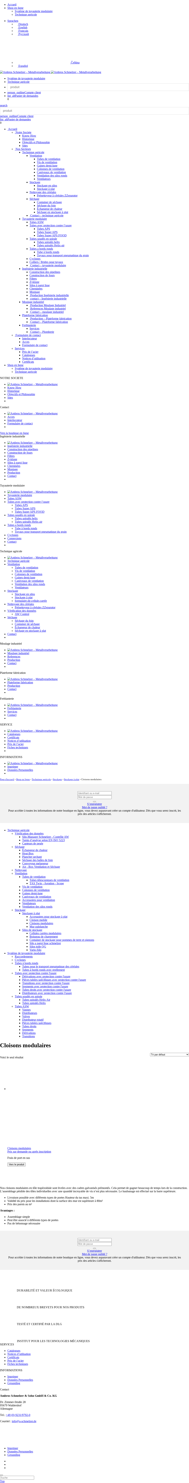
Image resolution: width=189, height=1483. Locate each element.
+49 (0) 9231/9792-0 (18, 1415)
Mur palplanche (39, 926)
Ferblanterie (29, 325)
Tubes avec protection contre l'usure (35, 973)
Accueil (11, 4)
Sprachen (12, 20)
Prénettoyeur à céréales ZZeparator (57, 195)
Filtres (33, 278)
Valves (26, 1016)
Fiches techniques (17, 747)
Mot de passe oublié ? (94, 807)
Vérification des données (21, 610)
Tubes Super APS (47, 232)
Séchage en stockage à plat (52, 212)
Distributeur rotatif (33, 1019)
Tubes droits (29, 1026)
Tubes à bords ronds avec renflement (43, 969)
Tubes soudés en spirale (43, 238)
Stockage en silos (47, 185)
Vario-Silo (35, 949)
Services (34, 328)
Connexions (14, 538)
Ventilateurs (44, 178)
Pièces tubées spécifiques (36, 1023)
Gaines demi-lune (47, 165)
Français (23, 30)
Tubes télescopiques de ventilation (49, 880)
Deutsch (23, 24)
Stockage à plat (46, 188)
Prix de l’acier (30, 351)
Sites (25, 145)
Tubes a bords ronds (41, 248)
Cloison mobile (38, 919)
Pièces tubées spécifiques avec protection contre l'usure (54, 979)
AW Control (22, 614)
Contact (11, 475)
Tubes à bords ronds (26, 963)
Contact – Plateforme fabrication (49, 321)
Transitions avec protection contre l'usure (46, 983)
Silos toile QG (38, 946)
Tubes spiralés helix (48, 242)
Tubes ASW (37, 222)
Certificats (28, 361)
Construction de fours (42, 275)
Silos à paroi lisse (40, 285)
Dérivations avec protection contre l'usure (46, 976)
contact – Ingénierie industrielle (48, 298)
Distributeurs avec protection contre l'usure (47, 993)
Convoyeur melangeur (35, 863)
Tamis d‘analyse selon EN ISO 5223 (43, 840)
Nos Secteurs (23, 149)
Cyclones (35, 258)
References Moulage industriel (48, 308)
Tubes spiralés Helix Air (36, 999)
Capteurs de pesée (32, 843)
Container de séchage (49, 202)
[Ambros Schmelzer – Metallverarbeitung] (25, 72)
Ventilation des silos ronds (52, 175)
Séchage (34, 198)
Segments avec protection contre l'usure (45, 986)
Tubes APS (43, 228)
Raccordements (24, 956)
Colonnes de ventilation (50, 168)
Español (23, 65)
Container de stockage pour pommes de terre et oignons (62, 939)
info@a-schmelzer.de (24, 1421)
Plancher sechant (32, 856)
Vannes (26, 1009)
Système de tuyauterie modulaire (34, 11)
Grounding (13, 1383)
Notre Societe (23, 132)
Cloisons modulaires (41, 923)
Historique (28, 139)
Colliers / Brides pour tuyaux (46, 262)
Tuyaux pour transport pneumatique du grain (63, 255)
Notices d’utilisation (33, 358)
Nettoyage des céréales (43, 192)
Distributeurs (29, 1013)
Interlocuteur (29, 338)
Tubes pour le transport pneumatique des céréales (50, 966)
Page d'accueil (7, 779)
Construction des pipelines (45, 272)
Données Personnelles (20, 770)
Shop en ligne (15, 7)
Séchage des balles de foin (37, 860)
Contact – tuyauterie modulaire (48, 265)
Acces (25, 341)
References (13, 656)
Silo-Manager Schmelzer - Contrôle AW (45, 836)
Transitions (28, 1036)
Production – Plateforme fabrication (51, 318)
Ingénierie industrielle (34, 268)
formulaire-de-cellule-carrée (31, 600)
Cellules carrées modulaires (45, 933)
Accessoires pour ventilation (38, 900)
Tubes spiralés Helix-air (50, 245)
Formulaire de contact (28, 335)
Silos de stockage (32, 929)
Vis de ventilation (47, 162)
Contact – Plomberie (42, 331)
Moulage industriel (33, 301)
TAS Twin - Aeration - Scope (47, 883)
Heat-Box (28, 853)
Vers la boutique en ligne (14, 433)
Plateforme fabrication (35, 315)
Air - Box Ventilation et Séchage (41, 866)
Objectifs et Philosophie (36, 142)
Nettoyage (21, 870)
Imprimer (12, 766)
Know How (29, 135)
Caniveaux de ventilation (51, 172)
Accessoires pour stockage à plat (48, 916)
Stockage (35, 182)
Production (13, 472)
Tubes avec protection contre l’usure (51, 225)
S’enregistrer (94, 804)
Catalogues (28, 355)
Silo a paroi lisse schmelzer (45, 943)
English (22, 27)
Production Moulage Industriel (48, 305)
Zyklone (34, 282)
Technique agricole (26, 14)
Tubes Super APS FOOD (52, 235)
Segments (27, 1029)
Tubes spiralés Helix (34, 1003)
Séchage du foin (46, 205)
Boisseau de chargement (44, 936)
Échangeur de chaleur (49, 208)
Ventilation (36, 155)
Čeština (75, 62)
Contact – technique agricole (46, 215)
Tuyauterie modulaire (34, 218)
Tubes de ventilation (48, 159)
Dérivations (29, 1033)
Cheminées (36, 288)
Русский (23, 34)
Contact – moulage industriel (47, 311)
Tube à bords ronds (48, 252)
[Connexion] (94, 801)
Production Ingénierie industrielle (49, 295)
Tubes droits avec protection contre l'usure (46, 989)
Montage (35, 291)
